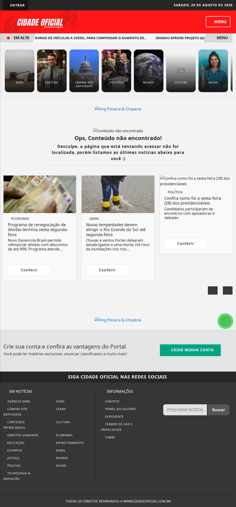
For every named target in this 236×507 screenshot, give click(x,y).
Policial (13, 466)
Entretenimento (69, 443)
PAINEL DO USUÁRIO (120, 409)
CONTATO (111, 401)
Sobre (109, 437)
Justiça (13, 458)
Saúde (60, 466)
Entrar (17, 5)
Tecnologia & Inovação (16, 476)
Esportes (14, 450)
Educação (15, 443)
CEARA (60, 409)
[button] (228, 290)
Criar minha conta (192, 349)
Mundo (61, 458)
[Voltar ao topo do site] (229, 304)
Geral (60, 450)
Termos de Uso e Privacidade (117, 427)
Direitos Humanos (22, 435)
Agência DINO (18, 401)
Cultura (62, 422)
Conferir (29, 270)
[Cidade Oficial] (40, 21)
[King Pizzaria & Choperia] (118, 108)
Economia (64, 435)
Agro (60, 401)
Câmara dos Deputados (15, 411)
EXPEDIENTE (114, 417)
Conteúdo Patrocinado (14, 425)
